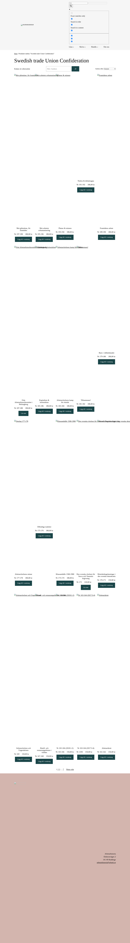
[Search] (75, 68)
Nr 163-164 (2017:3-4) (85, 748)
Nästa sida (70, 769)
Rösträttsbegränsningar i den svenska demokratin (106, 575)
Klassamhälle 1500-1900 (65, 574)
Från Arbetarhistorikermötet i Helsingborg (23, 402)
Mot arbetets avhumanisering (44, 229)
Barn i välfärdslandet (106, 353)
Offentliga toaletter (44, 527)
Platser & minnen (65, 228)
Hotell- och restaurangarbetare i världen (44, 750)
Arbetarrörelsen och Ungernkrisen (23, 749)
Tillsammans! (86, 400)
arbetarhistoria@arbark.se (106, 862)
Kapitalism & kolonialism (44, 401)
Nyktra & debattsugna (86, 181)
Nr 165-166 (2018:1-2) (65, 748)
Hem (15, 54)
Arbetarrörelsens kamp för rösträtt (65, 401)
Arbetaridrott (106, 748)
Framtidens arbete (106, 228)
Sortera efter (99, 69)
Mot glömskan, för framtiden (23, 229)
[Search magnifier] (71, 6)
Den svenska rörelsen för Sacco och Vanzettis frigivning (86, 576)
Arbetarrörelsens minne (23, 574)
